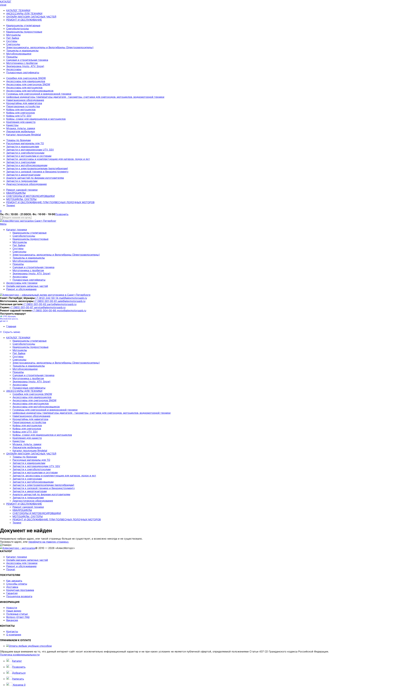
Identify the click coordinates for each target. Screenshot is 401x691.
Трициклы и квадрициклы (22, 50)
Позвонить (61, 214)
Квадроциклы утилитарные (23, 25)
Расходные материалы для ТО (25, 143)
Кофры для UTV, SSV (18, 115)
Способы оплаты (16, 583)
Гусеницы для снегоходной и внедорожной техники (38, 93)
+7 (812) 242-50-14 (47, 297)
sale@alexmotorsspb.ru (71, 301)
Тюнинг (10, 205)
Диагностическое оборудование (26, 184)
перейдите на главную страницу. (48, 541)
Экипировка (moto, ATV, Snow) (25, 66)
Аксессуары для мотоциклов (24, 87)
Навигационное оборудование (25, 100)
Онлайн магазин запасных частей (27, 286)
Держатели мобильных (20, 131)
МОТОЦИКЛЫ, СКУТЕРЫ (21, 199)
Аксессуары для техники (21, 282)
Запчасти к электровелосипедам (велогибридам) (37, 168)
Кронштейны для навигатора (24, 103)
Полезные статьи (17, 613)
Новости (11, 607)
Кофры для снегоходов (20, 112)
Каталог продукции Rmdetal (23, 134)
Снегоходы (13, 44)
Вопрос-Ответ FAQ (17, 617)
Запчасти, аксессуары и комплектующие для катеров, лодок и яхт (48, 159)
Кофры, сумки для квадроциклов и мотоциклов (36, 118)
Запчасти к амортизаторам (23, 174)
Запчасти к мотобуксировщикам (26, 165)
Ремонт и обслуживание (21, 289)
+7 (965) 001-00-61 (45, 301)
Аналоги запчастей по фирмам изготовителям (35, 177)
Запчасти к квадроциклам (22, 146)
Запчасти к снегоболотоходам (25, 152)
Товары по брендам (18, 140)
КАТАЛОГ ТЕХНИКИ (18, 10)
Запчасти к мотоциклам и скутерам (28, 155)
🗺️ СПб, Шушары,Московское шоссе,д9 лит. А (9, 318)
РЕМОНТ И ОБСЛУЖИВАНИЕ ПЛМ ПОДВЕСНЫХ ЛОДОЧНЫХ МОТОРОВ (50, 202)
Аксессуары (13, 69)
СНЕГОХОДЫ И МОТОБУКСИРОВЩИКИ (30, 196)
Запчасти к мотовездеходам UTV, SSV (30, 149)
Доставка (12, 586)
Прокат (10, 569)
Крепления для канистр (21, 122)
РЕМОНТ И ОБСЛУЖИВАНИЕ (24, 19)
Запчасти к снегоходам (21, 162)
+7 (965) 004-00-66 (44, 310)
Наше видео (13, 610)
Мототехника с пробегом (22, 63)
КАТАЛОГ (5, 1)
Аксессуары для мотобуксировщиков (29, 90)
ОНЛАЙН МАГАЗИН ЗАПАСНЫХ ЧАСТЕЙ (31, 16)
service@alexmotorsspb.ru (49, 307)
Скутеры (11, 41)
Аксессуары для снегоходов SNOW (28, 84)
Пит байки (12, 38)
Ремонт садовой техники (22, 189)
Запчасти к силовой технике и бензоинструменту (37, 171)
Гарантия (12, 593)
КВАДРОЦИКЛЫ (16, 192)
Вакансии (12, 620)
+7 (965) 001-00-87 (21, 307)
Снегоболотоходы (17, 28)
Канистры (12, 125)
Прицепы (12, 56)
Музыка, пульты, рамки (20, 128)
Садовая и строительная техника (27, 59)
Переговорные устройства (23, 106)
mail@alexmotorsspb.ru (73, 297)
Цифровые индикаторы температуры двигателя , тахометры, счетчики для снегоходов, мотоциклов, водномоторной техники (85, 96)
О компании (13, 634)
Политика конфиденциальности (20, 654)
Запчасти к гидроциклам (21, 181)
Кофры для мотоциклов (21, 109)
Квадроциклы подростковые (24, 31)
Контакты (12, 631)
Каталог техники (16, 229)
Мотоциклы (13, 34)
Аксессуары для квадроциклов (25, 81)
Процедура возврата (19, 596)
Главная (11, 326)
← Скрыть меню (10, 332)
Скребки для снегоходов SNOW (26, 78)
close (3, 4)
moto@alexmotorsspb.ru (71, 310)
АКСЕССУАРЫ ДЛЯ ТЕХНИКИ (24, 13)
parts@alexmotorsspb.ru (61, 304)
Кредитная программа (20, 590)
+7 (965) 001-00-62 (34, 304)
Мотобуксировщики (18, 53)
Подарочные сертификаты (22, 72)
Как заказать (14, 580)
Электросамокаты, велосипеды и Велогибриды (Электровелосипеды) (50, 47)
